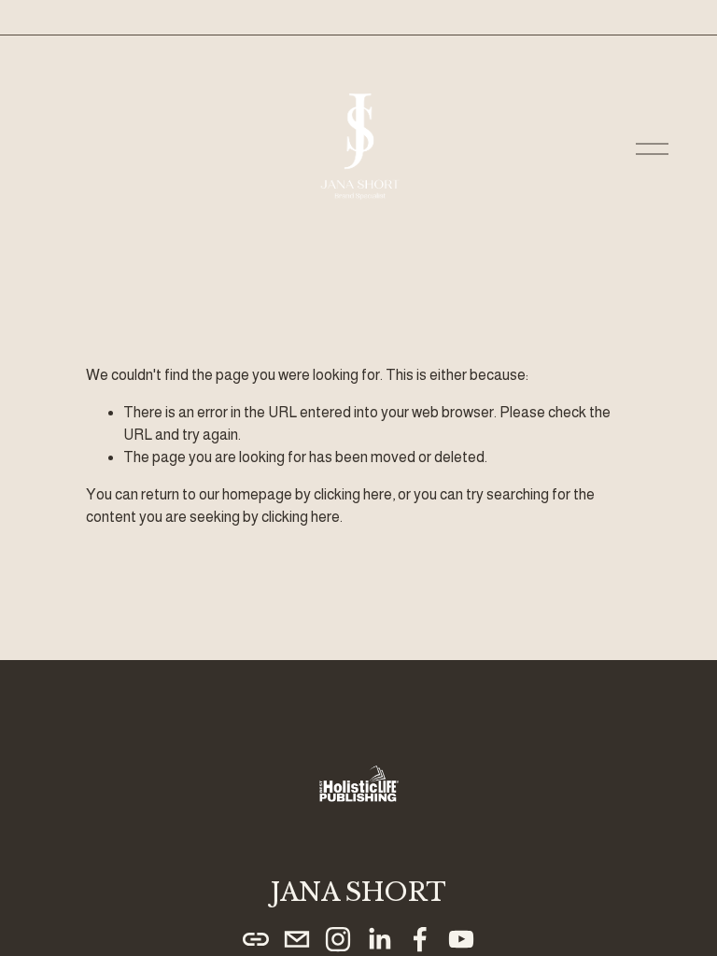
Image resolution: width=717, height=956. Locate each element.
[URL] (256, 939)
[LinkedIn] (379, 939)
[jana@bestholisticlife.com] (297, 939)
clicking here (353, 494)
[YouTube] (461, 939)
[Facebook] (420, 939)
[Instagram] (338, 939)
